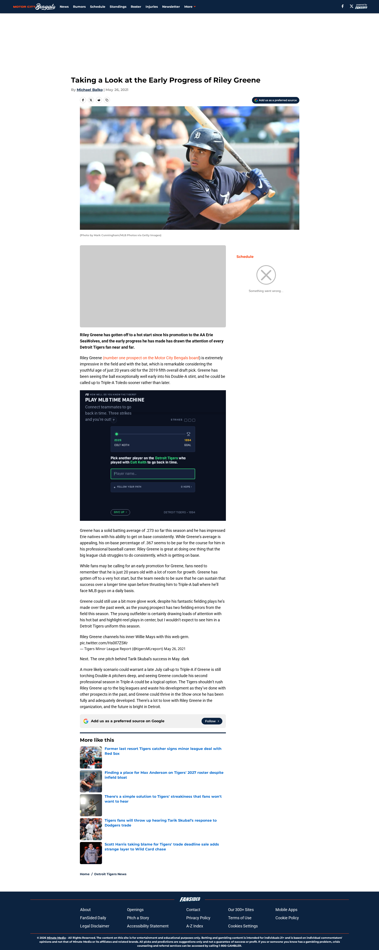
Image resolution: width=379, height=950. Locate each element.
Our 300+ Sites (241, 909)
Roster (136, 7)
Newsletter (171, 7)
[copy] (107, 100)
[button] (153, 487)
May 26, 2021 (175, 648)
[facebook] (343, 6)
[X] (351, 6)
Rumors (79, 7)
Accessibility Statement (148, 926)
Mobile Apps (286, 909)
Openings (135, 909)
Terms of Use (240, 917)
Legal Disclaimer (94, 926)
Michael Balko (90, 90)
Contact (193, 909)
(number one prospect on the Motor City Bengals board (151, 357)
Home (85, 874)
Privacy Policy (198, 917)
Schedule (97, 7)
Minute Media (56, 937)
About (85, 909)
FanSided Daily (93, 917)
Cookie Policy (287, 917)
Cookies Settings (243, 926)
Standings (118, 7)
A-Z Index (194, 926)
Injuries (152, 7)
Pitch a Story (138, 917)
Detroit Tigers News (110, 874)
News (64, 7)
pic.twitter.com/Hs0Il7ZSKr (104, 643)
